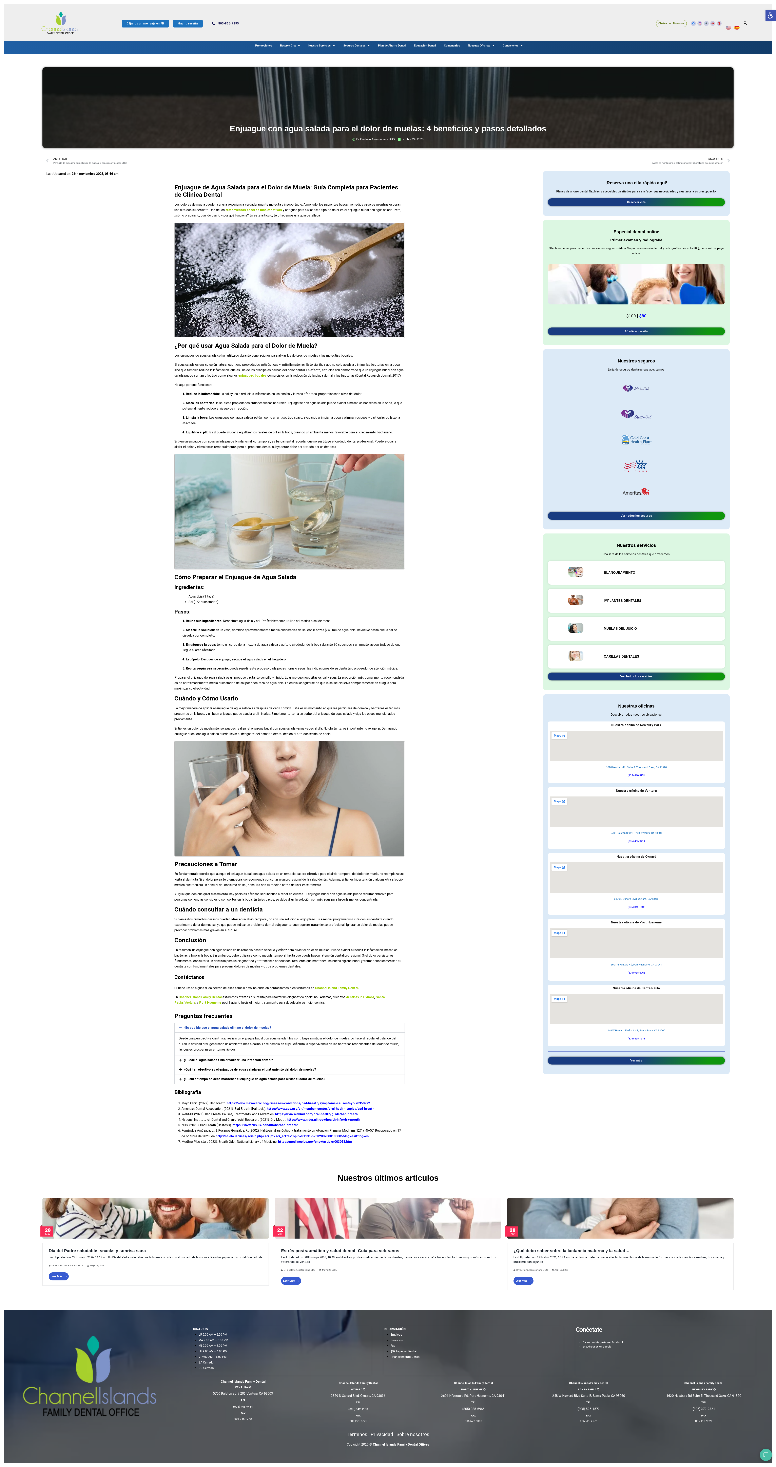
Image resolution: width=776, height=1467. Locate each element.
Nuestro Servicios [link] (319, 45)
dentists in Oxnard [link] (360, 997)
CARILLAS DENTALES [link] (621, 656)
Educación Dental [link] (425, 45)
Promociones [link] (263, 45)
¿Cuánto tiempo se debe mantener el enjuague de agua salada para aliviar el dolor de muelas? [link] (254, 1079)
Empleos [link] (396, 1334)
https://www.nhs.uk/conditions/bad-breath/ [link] (265, 1125)
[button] (290, 1027)
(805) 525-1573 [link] (636, 1038)
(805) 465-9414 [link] (636, 841)
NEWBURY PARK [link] (704, 1389)
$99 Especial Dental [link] (403, 1351)
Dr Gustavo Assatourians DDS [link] (67, 1265)
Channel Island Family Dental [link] (336, 988)
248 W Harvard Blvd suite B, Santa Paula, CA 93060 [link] (636, 1030)
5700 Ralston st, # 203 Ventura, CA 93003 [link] (243, 1393)
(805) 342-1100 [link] (636, 906)
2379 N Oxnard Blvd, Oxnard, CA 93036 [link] (636, 898)
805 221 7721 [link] (358, 1421)
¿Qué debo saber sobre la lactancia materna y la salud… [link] (571, 1250)
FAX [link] (243, 1413)
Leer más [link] (56, 1276)
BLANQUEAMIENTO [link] (619, 572)
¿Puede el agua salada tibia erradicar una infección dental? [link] (228, 1060)
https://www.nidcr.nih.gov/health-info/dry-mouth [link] (323, 1120)
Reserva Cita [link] (288, 45)
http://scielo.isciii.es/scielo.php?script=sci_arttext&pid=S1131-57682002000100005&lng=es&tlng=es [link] (292, 1136)
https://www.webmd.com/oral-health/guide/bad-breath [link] (316, 1114)
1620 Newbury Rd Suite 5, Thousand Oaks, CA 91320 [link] (636, 767)
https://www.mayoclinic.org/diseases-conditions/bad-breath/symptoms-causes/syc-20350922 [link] (298, 1103)
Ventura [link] (189, 1002)
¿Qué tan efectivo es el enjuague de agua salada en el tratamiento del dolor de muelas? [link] (249, 1069)
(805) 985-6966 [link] (636, 972)
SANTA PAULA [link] (588, 1389)
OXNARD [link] (358, 1389)
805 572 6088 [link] (473, 1421)
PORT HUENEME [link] (473, 1389)
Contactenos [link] (510, 45)
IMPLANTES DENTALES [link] (622, 600)
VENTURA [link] (243, 1387)
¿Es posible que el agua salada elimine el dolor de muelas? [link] (227, 1028)
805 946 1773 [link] (243, 1418)
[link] (770, 15)
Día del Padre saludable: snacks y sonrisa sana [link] (97, 1250)
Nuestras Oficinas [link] (479, 45)
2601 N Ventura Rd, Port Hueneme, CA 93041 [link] (636, 964)
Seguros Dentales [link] (354, 45)
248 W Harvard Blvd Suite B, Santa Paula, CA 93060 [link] (588, 1396)
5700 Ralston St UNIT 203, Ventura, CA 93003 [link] (636, 832)
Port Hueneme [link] (210, 1002)
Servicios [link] (397, 1340)
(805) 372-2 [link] (701, 1409)
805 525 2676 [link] (588, 1421)
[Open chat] (766, 1455)
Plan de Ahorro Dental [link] (392, 45)
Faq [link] (393, 1346)
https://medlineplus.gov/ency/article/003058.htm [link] (315, 1142)
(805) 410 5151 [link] (636, 775)
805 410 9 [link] (701, 1421)
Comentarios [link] (452, 45)
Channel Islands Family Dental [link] (588, 1383)
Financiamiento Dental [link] (405, 1357)
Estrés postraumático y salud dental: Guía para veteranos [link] (340, 1250)
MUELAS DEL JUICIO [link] (620, 628)
